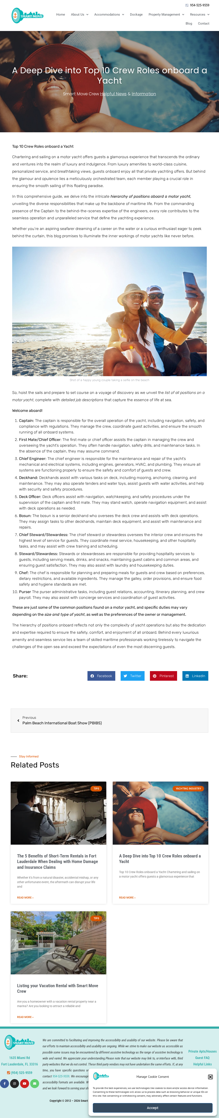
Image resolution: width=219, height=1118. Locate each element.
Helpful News (113, 94)
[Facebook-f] (4, 1083)
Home (60, 14)
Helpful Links (202, 1064)
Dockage (136, 14)
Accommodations (107, 14)
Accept (152, 1108)
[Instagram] (14, 1083)
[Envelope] (34, 1083)
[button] (210, 1077)
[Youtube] (24, 1083)
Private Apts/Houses (202, 1051)
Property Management (164, 14)
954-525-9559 (199, 5)
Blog (189, 23)
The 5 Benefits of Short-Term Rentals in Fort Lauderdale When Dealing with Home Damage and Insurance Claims (57, 861)
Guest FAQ (202, 1058)
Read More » (25, 897)
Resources (197, 14)
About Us (77, 14)
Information (144, 94)
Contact (203, 23)
